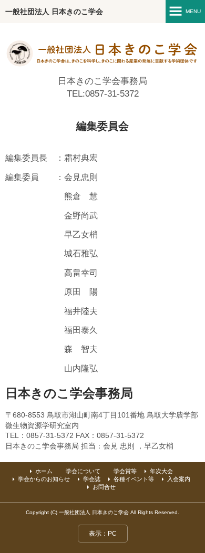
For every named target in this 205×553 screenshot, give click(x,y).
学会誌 (91, 479)
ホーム (44, 471)
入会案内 (178, 479)
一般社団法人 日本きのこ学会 (54, 11)
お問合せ (104, 487)
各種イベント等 (134, 479)
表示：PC (103, 533)
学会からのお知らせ (44, 479)
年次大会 (161, 471)
